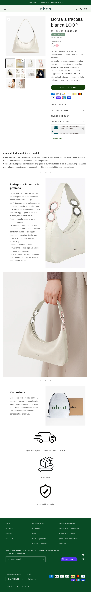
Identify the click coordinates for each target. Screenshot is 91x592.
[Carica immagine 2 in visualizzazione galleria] (30, 63)
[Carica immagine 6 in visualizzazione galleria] (30, 73)
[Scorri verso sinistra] (40, 172)
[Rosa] (57, 45)
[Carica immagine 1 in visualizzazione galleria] (10, 63)
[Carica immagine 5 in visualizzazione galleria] (20, 73)
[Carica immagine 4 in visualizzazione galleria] (10, 73)
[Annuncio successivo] (86, 2)
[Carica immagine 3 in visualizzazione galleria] (41, 63)
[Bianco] (52, 45)
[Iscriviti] (43, 559)
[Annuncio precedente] (4, 2)
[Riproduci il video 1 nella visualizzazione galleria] (20, 63)
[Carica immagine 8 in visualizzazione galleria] (10, 83)
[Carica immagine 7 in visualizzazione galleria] (41, 73)
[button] (4, 8)
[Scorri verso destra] (50, 172)
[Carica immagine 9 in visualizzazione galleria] (20, 83)
